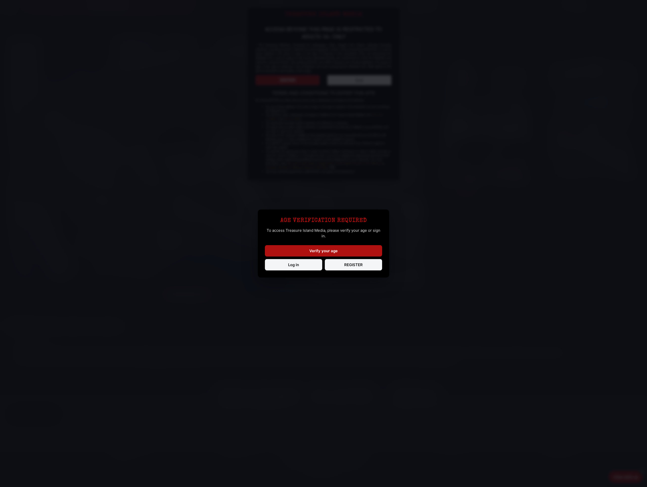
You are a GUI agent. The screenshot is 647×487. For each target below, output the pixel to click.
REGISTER (353, 264)
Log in (293, 264)
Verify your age (323, 250)
